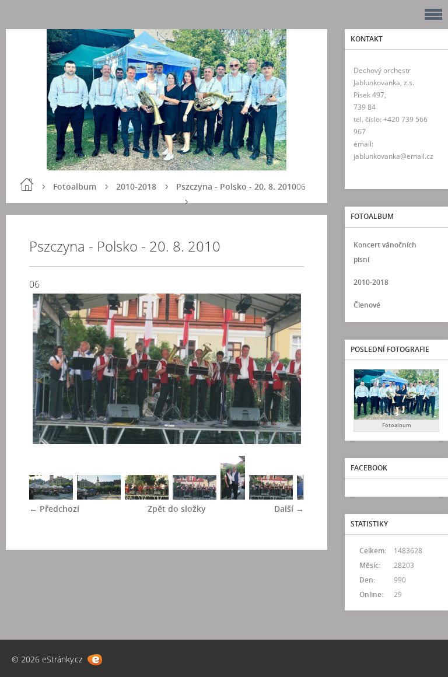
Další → (289, 508)
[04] (194, 496)
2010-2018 (136, 186)
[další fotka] (285, 369)
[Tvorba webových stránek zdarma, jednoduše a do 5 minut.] (95, 659)
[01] (51, 496)
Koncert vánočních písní (385, 252)
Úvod (26, 184)
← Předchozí (54, 508)
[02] (99, 496)
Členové (367, 305)
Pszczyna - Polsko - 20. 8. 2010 (236, 186)
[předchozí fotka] (48, 369)
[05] (232, 496)
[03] (147, 496)
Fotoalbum (74, 186)
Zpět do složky (177, 508)
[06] (271, 496)
